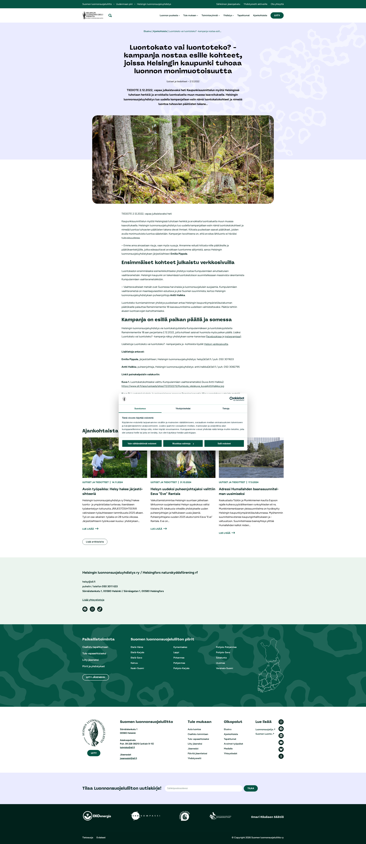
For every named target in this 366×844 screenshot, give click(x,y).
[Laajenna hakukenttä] (110, 15)
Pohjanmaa (179, 663)
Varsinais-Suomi (224, 668)
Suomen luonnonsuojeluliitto (97, 4)
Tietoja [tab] (225, 408)
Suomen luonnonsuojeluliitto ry (267, 837)
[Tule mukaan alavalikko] (197, 15)
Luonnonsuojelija (264, 729)
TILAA (250, 788)
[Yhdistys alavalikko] (233, 15)
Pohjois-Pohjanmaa (226, 647)
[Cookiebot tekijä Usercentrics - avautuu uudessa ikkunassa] (231, 399)
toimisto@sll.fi (127, 747)
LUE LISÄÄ (88, 529)
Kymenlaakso (180, 647)
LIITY (277, 15)
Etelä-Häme (137, 647)
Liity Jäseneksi (95, 677)
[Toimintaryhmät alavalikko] (219, 15)
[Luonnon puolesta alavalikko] (179, 15)
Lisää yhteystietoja (93, 599)
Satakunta (221, 657)
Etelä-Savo (136, 657)
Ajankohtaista (160, 31)
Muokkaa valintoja (181, 443)
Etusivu (147, 31)
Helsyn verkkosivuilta (216, 344)
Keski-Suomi (137, 668)
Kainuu (134, 663)
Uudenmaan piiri (124, 4)
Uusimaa (220, 663)
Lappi (176, 652)
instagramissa (232, 336)
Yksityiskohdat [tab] (183, 408)
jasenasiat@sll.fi (128, 758)
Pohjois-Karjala (181, 668)
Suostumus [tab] (140, 408)
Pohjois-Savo (223, 652)
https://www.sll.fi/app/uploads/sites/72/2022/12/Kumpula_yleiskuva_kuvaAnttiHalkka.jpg (173, 386)
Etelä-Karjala (137, 652)
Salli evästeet (224, 443)
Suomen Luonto (263, 733)
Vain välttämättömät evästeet (142, 443)
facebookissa (214, 336)
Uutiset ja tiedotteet (95, 482)
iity (94, 753)
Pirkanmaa (178, 657)
